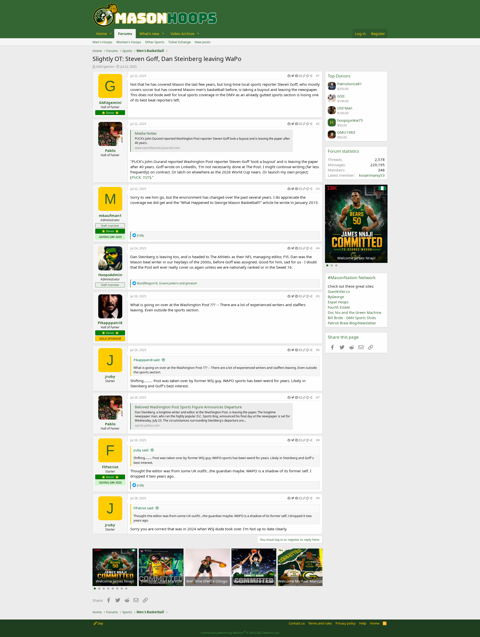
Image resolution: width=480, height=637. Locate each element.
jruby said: (141, 450)
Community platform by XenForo (240, 633)
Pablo (110, 150)
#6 (318, 350)
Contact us (297, 623)
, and (167, 283)
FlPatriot (110, 466)
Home (101, 33)
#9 (318, 498)
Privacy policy (346, 623)
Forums (125, 33)
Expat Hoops (338, 302)
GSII (340, 95)
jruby (110, 376)
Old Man (344, 107)
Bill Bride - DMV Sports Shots (352, 317)
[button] (110, 33)
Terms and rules (320, 623)
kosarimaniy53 (372, 175)
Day (100, 623)
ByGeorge (336, 296)
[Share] (300, 76)
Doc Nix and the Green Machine (354, 312)
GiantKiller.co (339, 291)
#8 (318, 440)
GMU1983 (346, 132)
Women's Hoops (128, 42)
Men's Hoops (102, 42)
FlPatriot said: (144, 508)
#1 (318, 76)
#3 (318, 189)
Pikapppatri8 (110, 322)
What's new (149, 33)
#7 (318, 397)
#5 (318, 296)
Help (362, 623)
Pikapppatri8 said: (147, 360)
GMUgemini (105, 66)
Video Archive (182, 33)
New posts (202, 42)
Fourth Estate (339, 307)
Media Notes (145, 133)
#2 (318, 124)
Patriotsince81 (349, 83)
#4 (318, 248)
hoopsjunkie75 (350, 120)
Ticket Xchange (179, 42)
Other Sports (154, 42)
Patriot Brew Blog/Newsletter (352, 323)
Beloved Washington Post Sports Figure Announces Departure (188, 406)
